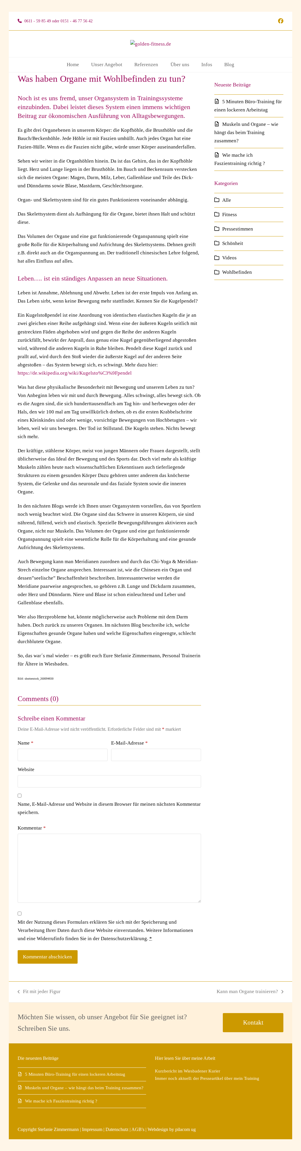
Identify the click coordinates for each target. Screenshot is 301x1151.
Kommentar (32, 828)
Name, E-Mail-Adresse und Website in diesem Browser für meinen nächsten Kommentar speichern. (109, 808)
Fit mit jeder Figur (39, 992)
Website (26, 769)
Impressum (92, 1129)
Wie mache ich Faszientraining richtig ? (61, 1101)
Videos (229, 258)
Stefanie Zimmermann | (60, 1129)
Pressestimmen (237, 229)
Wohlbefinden (237, 272)
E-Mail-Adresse (129, 743)
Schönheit (232, 243)
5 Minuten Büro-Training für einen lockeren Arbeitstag (75, 1074)
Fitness (229, 214)
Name (26, 743)
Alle (226, 200)
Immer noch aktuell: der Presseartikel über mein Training (207, 1078)
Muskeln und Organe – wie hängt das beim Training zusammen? (246, 132)
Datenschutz (117, 1129)
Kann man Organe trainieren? (247, 992)
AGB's (137, 1129)
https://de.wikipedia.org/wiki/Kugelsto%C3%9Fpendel (75, 373)
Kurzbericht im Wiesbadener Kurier (187, 1071)
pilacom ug (185, 1129)
